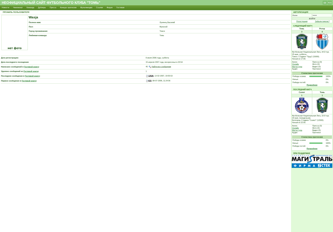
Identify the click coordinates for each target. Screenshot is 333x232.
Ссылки (99, 7)
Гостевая (120, 7)
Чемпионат (18, 7)
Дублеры (42, 7)
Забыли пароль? (322, 21)
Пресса (53, 7)
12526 (150, 76)
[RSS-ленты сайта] (329, 4)
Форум (110, 7)
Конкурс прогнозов (68, 7)
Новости (5, 7)
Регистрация (302, 21)
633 (149, 81)
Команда (30, 7)
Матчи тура (297, 67)
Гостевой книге (31, 67)
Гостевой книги (31, 71)
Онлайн (295, 64)
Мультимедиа (86, 7)
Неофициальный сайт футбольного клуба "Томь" (51, 3)
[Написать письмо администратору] (324, 4)
